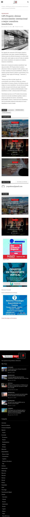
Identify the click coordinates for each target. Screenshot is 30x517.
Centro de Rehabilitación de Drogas (9, 292)
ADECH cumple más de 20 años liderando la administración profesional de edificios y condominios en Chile (15, 128)
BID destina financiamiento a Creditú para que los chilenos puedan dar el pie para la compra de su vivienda (18, 386)
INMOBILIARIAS (19, 110)
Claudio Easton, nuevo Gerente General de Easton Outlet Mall (17, 369)
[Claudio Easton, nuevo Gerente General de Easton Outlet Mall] (4, 369)
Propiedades (5, 13)
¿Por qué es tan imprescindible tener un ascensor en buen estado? (16, 403)
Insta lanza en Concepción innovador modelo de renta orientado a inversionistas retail (18, 395)
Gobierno (10, 408)
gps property (11, 110)
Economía (10, 367)
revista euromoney (6, 112)
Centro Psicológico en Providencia (9, 318)
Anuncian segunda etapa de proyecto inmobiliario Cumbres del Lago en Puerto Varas (18, 377)
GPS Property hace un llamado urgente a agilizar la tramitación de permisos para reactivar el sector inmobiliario (16, 411)
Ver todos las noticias (22, 181)
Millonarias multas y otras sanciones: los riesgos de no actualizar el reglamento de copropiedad (15, 167)
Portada (3, 6)
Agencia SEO (6, 259)
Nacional (15, 141)
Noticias (10, 383)
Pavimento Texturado (6, 289)
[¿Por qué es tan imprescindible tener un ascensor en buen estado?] (4, 402)
